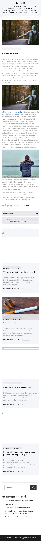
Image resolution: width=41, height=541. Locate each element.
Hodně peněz (8, 213)
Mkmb (20, 3)
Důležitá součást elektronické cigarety (19, 517)
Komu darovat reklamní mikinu (17, 388)
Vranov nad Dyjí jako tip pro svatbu (20, 272)
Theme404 (20, 538)
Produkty (6, 50)
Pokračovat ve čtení (13, 289)
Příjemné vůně (9, 323)
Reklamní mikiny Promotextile (12, 112)
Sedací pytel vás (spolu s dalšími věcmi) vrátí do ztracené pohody (22, 221)
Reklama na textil (10, 54)
